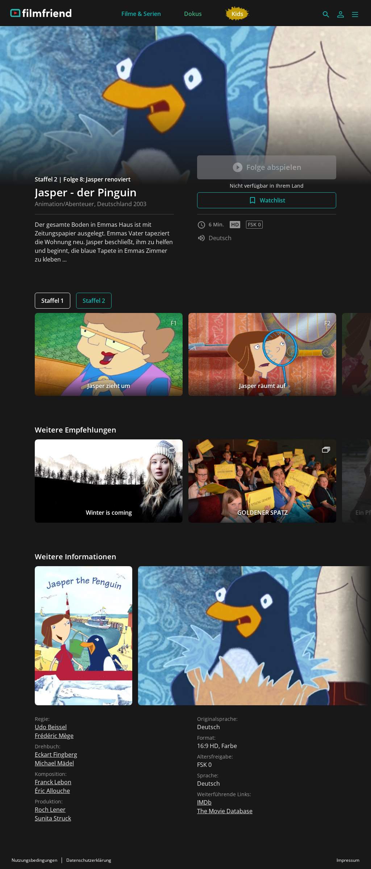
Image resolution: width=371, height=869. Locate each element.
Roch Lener (50, 810)
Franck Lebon (53, 782)
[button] (355, 14)
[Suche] (326, 14)
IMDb (204, 802)
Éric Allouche (52, 791)
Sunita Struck (53, 818)
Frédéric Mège (54, 736)
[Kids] (237, 13)
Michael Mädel (54, 763)
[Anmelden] (340, 14)
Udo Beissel (51, 727)
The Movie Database (225, 811)
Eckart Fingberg (56, 755)
